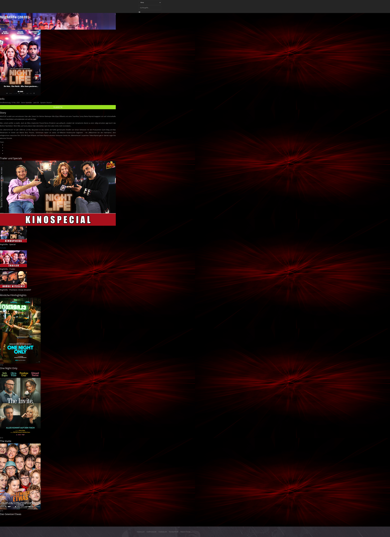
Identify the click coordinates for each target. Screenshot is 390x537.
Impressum (141, 532)
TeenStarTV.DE (173, 532)
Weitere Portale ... (186, 532)
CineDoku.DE (162, 532)
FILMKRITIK (57, 107)
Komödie (3, 21)
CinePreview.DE (151, 532)
